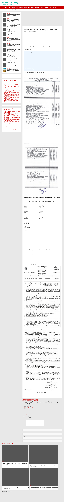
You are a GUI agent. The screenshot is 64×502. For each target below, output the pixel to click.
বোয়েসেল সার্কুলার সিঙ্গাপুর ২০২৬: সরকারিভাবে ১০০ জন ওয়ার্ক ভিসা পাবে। (13, 65)
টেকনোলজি (25, 7)
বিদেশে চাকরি (8, 63)
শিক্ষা (17, 7)
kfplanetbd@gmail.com (32, 493)
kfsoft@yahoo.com (40, 493)
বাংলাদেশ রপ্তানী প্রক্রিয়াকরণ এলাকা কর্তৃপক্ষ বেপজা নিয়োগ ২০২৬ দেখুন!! (13, 45)
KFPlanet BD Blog (10, 3)
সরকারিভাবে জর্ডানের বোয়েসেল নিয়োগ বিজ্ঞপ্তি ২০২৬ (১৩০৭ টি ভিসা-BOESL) (13, 70)
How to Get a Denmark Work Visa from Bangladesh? (12, 94)
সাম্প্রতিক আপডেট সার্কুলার (7, 443)
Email (23, 432)
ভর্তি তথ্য (8, 37)
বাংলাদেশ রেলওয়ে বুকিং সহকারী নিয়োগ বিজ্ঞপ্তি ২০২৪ (30, 69)
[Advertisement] (42, 19)
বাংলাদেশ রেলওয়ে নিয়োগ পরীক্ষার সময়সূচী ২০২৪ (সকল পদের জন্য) (30, 400)
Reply (27, 414)
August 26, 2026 (9, 31)
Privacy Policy (3, 492)
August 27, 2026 (9, 16)
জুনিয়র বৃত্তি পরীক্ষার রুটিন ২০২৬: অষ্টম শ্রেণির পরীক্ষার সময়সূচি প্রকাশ (13, 34)
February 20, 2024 (26, 31)
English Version (53, 7)
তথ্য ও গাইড (46, 7)
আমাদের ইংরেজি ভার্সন (8, 109)
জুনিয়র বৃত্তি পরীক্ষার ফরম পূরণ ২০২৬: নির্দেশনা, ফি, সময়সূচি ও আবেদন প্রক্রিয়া (13, 30)
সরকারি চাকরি (8, 13)
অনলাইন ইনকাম (21, 7)
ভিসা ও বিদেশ (42, 7)
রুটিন (7, 32)
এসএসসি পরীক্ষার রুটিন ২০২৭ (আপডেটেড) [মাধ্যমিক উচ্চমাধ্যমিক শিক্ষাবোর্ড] (13, 25)
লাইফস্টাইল (32, 7)
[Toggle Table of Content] (59, 67)
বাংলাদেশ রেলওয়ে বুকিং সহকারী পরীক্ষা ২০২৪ (29, 68)
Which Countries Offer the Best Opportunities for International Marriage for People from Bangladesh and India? (12, 100)
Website (23, 436)
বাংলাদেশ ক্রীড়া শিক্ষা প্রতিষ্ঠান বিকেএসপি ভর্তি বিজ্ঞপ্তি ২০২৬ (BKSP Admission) (13, 60)
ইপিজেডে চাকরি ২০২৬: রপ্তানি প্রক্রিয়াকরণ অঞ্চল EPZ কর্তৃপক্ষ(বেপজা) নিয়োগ (13, 50)
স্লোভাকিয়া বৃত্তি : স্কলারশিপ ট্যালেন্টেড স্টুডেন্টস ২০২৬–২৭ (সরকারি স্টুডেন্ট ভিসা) (13, 20)
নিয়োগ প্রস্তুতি (13, 7)
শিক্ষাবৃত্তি (8, 18)
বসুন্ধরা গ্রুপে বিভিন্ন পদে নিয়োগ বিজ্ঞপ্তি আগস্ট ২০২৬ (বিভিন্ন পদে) (13, 55)
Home (6, 7)
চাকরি (9, 7)
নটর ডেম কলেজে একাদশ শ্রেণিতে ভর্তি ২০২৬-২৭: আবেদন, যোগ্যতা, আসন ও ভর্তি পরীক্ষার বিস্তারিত (13, 39)
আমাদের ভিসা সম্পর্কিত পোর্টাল (10, 80)
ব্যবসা (29, 7)
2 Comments (34, 31)
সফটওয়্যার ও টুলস (37, 7)
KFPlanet (30, 31)
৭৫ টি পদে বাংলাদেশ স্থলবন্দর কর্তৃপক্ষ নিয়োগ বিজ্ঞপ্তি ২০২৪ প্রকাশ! (30, 399)
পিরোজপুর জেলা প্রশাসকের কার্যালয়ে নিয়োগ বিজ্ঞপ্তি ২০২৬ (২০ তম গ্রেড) (13, 15)
